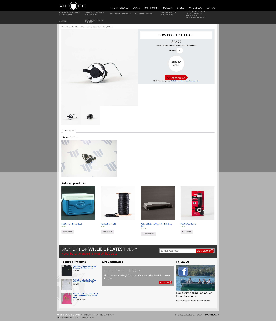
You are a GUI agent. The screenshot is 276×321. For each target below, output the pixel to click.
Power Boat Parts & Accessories (69, 13)
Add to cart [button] (107, 232)
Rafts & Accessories (120, 13)
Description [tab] (69, 131)
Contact (211, 7)
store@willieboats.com (189, 314)
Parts (94, 27)
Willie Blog (195, 7)
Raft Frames (151, 7)
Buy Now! (164, 282)
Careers (63, 21)
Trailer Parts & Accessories (168, 13)
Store (180, 7)
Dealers (167, 7)
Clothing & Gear (143, 13)
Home (63, 27)
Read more (67, 232)
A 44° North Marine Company (97, 314)
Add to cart (176, 63)
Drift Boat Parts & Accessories (94, 13)
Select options (148, 234)
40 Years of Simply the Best (94, 21)
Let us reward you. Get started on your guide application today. (196, 14)
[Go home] (73, 6)
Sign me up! (203, 251)
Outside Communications (83, 318)
